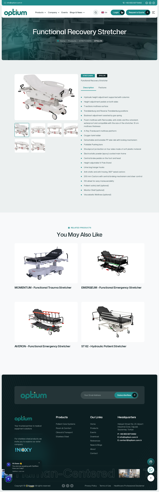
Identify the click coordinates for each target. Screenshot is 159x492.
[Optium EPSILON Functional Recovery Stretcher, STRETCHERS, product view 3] (54, 130)
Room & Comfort (63, 428)
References (95, 440)
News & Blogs (96, 445)
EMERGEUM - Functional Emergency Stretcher (111, 287)
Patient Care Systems (65, 424)
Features (102, 87)
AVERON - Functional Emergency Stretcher (42, 346)
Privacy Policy (91, 485)
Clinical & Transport (64, 432)
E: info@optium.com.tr (128, 437)
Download (94, 436)
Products (39, 12)
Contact (94, 453)
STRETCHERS (85, 41)
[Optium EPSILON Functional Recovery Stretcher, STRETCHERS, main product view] (22, 130)
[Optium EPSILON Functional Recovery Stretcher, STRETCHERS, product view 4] (71, 130)
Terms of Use (105, 485)
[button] (8, 479)
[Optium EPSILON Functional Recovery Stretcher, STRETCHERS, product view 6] (38, 146)
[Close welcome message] (39, 462)
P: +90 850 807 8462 (127, 434)
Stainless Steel (62, 436)
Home (62, 41)
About (93, 449)
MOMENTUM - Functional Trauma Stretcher (43, 287)
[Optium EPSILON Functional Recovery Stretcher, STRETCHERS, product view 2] (38, 130)
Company (52, 12)
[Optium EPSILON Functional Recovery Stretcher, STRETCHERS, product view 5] (22, 146)
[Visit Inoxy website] (23, 450)
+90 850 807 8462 (133, 3)
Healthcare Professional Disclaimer (129, 485)
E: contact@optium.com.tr (130, 440)
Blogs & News (76, 12)
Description (88, 87)
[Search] (96, 12)
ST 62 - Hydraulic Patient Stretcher (103, 346)
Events (64, 12)
